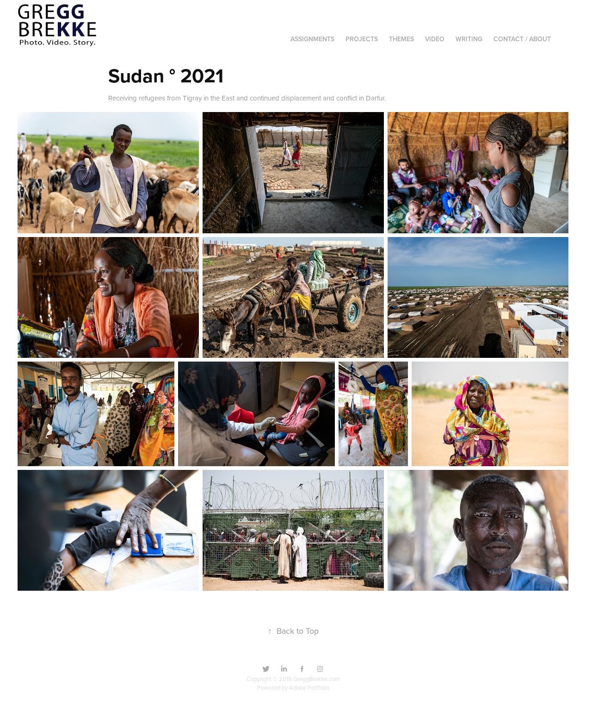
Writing (469, 39)
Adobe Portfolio (309, 687)
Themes (401, 39)
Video (434, 39)
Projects (361, 39)
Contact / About (522, 39)
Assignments (312, 39)
